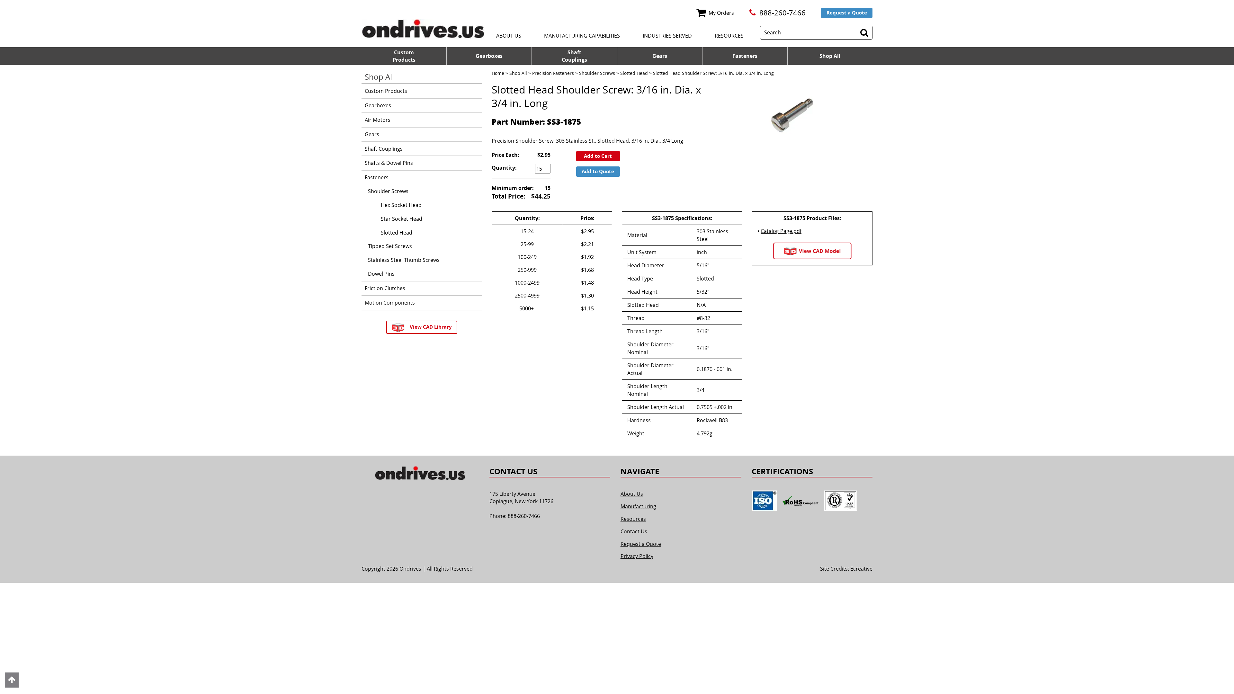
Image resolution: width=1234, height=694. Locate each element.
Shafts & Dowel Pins (389, 162)
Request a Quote (847, 12)
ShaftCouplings (574, 56)
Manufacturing (638, 506)
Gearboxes (489, 55)
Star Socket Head (401, 218)
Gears (659, 55)
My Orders (721, 12)
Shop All (829, 55)
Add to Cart (598, 156)
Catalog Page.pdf (781, 231)
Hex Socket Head (401, 205)
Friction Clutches (385, 288)
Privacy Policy (637, 556)
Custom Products (386, 90)
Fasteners (744, 55)
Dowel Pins (381, 273)
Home (498, 73)
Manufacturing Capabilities (582, 35)
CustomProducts (404, 56)
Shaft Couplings (384, 148)
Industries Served (667, 35)
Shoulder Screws (597, 73)
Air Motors (377, 119)
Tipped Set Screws (390, 246)
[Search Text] (864, 33)
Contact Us (634, 531)
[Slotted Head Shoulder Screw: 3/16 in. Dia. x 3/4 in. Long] (792, 113)
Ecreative (861, 568)
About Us (508, 35)
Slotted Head (634, 73)
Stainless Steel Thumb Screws (404, 259)
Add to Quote (598, 171)
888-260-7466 (782, 13)
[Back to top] (12, 680)
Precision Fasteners (553, 73)
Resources (729, 35)
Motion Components (390, 302)
